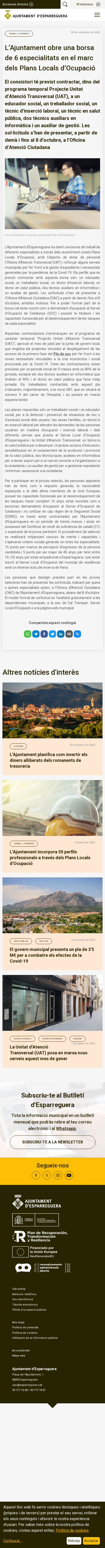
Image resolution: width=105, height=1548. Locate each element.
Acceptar (91, 1541)
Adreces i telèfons (24, 1294)
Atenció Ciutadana (52, 1039)
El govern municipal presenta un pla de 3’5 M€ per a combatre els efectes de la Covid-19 (52, 955)
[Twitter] (47, 1178)
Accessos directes (15, 4)
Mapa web (18, 1355)
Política (43, 941)
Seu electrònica (22, 1299)
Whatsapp (66, 1128)
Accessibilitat (21, 1350)
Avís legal (18, 1322)
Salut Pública (21, 941)
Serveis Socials (22, 1039)
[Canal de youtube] (69, 1178)
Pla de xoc (62, 354)
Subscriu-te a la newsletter (52, 1142)
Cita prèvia (18, 1288)
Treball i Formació (19, 34)
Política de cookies (24, 1332)
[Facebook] (36, 1178)
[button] (27, 634)
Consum (77, 1039)
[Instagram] (58, 1178)
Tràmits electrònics (25, 1304)
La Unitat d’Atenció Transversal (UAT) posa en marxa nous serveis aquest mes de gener (48, 1052)
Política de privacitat (25, 1327)
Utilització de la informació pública (35, 1338)
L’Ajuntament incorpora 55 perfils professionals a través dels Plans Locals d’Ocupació (50, 857)
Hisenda (18, 746)
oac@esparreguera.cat (27, 1385)
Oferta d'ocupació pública (29, 1309)
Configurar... (12, 1541)
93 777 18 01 (38, 1390)
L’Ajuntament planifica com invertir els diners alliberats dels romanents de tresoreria (48, 760)
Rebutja (74, 1541)
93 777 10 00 (20, 1390)
